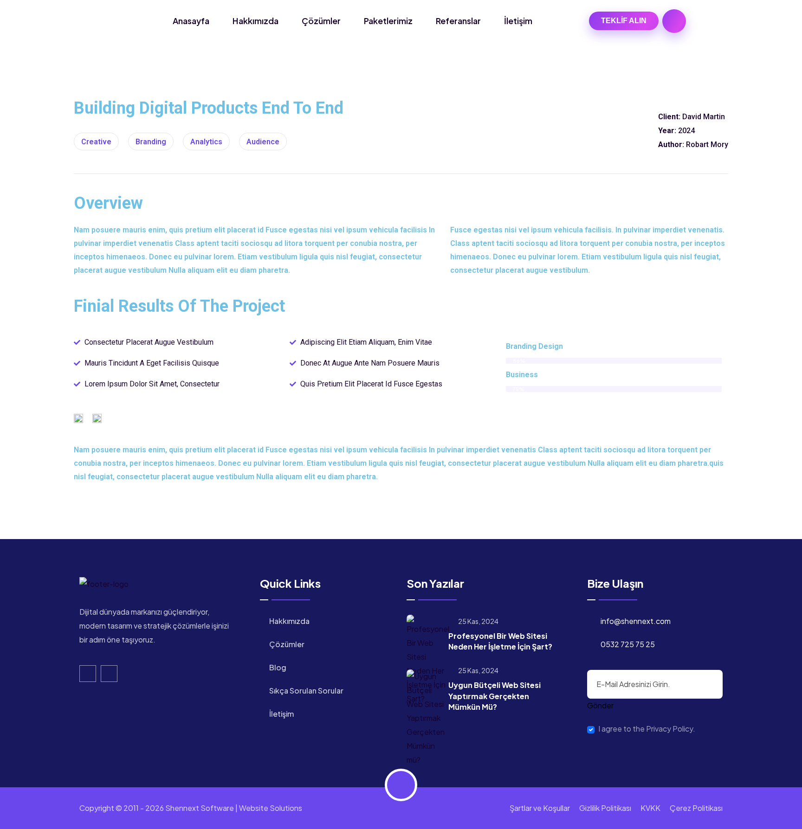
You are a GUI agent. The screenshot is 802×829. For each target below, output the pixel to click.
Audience (262, 141)
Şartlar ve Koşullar (540, 808)
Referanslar (458, 20)
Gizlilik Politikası (605, 808)
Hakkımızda (255, 20)
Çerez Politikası (696, 808)
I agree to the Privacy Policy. (646, 728)
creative (96, 141)
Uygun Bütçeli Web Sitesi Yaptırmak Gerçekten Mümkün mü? (494, 695)
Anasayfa (191, 20)
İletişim (518, 20)
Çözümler (321, 20)
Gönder (600, 705)
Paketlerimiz (388, 20)
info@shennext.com (636, 621)
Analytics (206, 141)
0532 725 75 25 (628, 644)
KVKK (650, 808)
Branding (151, 141)
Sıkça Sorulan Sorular (306, 690)
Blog (277, 667)
